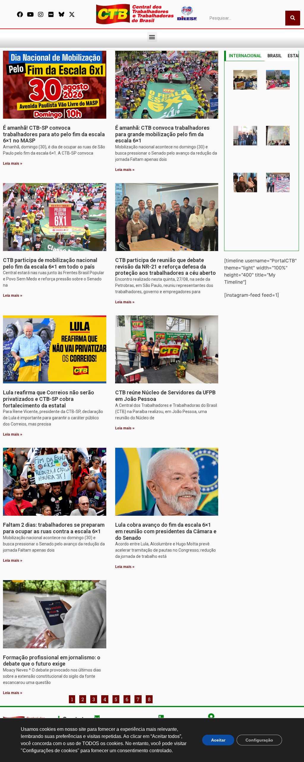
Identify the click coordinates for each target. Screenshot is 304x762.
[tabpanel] (261, 156)
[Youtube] (30, 14)
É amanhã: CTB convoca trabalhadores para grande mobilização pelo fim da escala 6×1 (162, 134)
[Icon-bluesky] (61, 14)
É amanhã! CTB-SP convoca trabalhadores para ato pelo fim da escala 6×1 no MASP (54, 134)
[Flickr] (51, 14)
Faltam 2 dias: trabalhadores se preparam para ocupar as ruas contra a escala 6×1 (53, 528)
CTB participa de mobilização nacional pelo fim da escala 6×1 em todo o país (50, 263)
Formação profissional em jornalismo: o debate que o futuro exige (51, 660)
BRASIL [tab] (274, 55)
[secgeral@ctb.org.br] (97, 717)
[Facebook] (20, 14)
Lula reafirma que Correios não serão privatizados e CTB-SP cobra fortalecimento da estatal (48, 398)
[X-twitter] (72, 14)
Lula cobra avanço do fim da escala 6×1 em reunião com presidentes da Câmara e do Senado (165, 531)
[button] (152, 37)
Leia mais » (12, 163)
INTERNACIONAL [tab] (245, 55)
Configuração (259, 740)
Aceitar (218, 740)
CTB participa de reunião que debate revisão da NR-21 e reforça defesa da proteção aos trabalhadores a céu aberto (165, 266)
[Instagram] (40, 14)
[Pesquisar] (292, 18)
